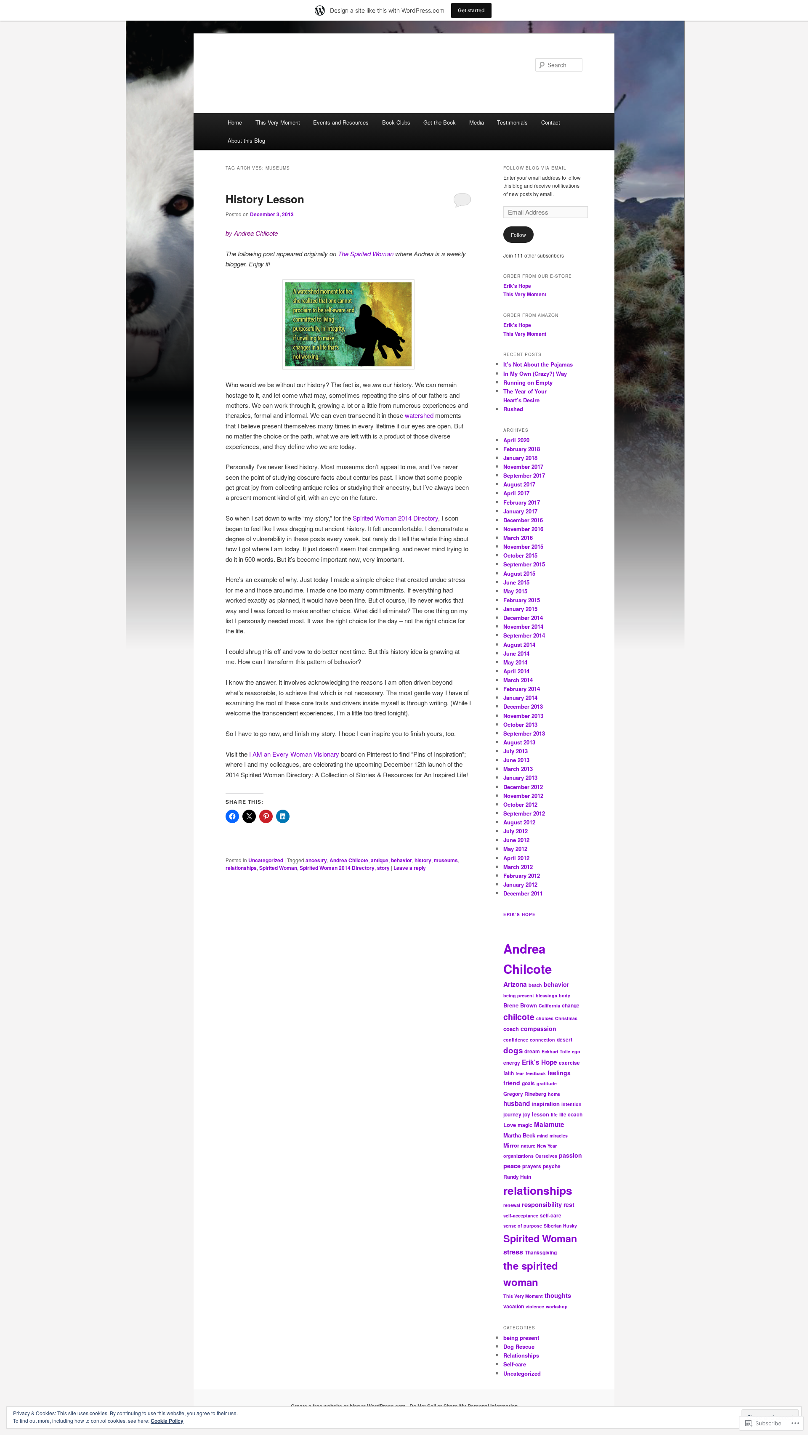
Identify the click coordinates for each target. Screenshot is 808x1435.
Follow (518, 234)
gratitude (547, 1083)
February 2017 (521, 502)
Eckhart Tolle (556, 1051)
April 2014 (516, 671)
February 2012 (521, 876)
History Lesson (265, 199)
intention (571, 1104)
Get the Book (439, 122)
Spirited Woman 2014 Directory (394, 517)
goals (528, 1083)
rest (568, 1204)
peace (512, 1165)
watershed (419, 415)
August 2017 (519, 484)
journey (512, 1114)
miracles (559, 1135)
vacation (513, 1306)
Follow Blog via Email (534, 168)
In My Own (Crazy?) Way (535, 373)
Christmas (566, 1018)
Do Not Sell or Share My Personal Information (463, 1406)
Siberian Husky (560, 1225)
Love (509, 1125)
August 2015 (519, 573)
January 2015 (520, 609)
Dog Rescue (518, 1346)
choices (544, 1018)
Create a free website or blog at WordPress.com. (349, 1406)
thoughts (558, 1295)
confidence (515, 1039)
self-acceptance (520, 1215)
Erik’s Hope (519, 914)
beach (535, 985)
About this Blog (246, 140)
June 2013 (516, 760)
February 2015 (521, 600)
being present (518, 995)
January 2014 (520, 698)
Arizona (515, 984)
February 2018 (521, 449)
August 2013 (519, 742)
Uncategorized (265, 860)
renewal (511, 1205)
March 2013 (518, 769)
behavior (401, 860)
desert (564, 1039)
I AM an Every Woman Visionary (293, 753)
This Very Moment (277, 122)
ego (576, 1051)
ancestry (316, 860)
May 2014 (515, 662)
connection (542, 1039)
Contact (550, 122)
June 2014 (516, 653)
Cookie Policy (167, 1420)
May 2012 (515, 849)
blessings (546, 995)
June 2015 (516, 582)
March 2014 (518, 680)
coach (511, 1029)
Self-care (514, 1364)
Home (235, 122)
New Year (547, 1146)
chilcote (518, 1017)
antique (379, 860)
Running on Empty (528, 382)
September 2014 (524, 635)
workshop (557, 1306)
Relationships (521, 1355)
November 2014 (523, 626)
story (383, 868)
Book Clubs (396, 122)
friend (511, 1083)
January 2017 (520, 511)
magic (525, 1125)
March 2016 (518, 538)
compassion (538, 1028)
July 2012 (515, 831)
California (549, 1005)
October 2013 (520, 724)
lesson (540, 1114)
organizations (518, 1156)
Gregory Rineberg (524, 1094)
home (554, 1094)
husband (516, 1103)
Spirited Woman (278, 868)
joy (526, 1114)
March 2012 (518, 867)
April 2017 (516, 493)
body (564, 995)
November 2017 (523, 466)
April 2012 (516, 858)
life (554, 1114)
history (423, 860)
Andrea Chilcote (349, 860)
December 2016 (523, 520)
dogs (513, 1050)
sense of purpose (522, 1225)
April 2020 (516, 440)
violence (535, 1306)
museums (446, 860)
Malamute (549, 1124)
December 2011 (523, 893)
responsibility (542, 1204)
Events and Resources (341, 122)
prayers (531, 1166)
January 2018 (520, 458)
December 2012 (523, 787)
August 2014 (519, 644)
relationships (241, 868)
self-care (550, 1215)
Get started (471, 10)
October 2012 (520, 804)
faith (508, 1073)
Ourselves (546, 1156)
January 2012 (520, 884)
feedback (536, 1073)
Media (476, 122)
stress (513, 1252)
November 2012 (523, 796)
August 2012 (519, 822)
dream (532, 1051)
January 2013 (520, 777)
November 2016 (523, 529)
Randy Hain (517, 1176)
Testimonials (512, 122)
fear (520, 1073)
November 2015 (523, 546)
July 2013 (515, 751)
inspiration (546, 1104)
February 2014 (521, 689)
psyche (552, 1166)
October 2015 (520, 555)
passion (570, 1155)
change (570, 1005)
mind (542, 1135)
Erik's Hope (517, 286)
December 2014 (523, 618)
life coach (570, 1114)
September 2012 (524, 813)
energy (511, 1062)
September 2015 (524, 564)
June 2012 (516, 840)
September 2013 (524, 733)
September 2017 (524, 475)
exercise (569, 1062)
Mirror (511, 1145)
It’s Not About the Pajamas (538, 364)
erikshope (255, 65)
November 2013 (523, 716)
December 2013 (523, 706)
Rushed (513, 409)
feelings (559, 1072)
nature (528, 1146)
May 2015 (515, 591)
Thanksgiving (541, 1252)
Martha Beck (519, 1135)
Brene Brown (520, 1005)
